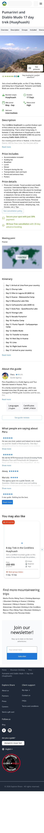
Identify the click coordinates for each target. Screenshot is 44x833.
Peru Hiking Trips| (17, 650)
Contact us (26, 735)
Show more (6, 449)
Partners (5, 736)
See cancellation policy (13, 211)
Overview (4, 30)
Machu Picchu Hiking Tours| (14, 638)
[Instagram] (10, 772)
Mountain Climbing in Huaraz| (15, 641)
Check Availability (34, 827)
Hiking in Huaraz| (20, 644)
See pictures (36, 68)
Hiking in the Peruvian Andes (19, 653)
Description (15, 30)
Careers (5, 747)
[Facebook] (4, 772)
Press (4, 741)
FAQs (24, 741)
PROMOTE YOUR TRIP (13, 785)
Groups (25, 30)
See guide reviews (22, 417)
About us (5, 730)
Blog (3, 766)
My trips (25, 730)
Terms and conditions (30, 746)
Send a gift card (8, 752)
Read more (6, 147)
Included (33, 30)
